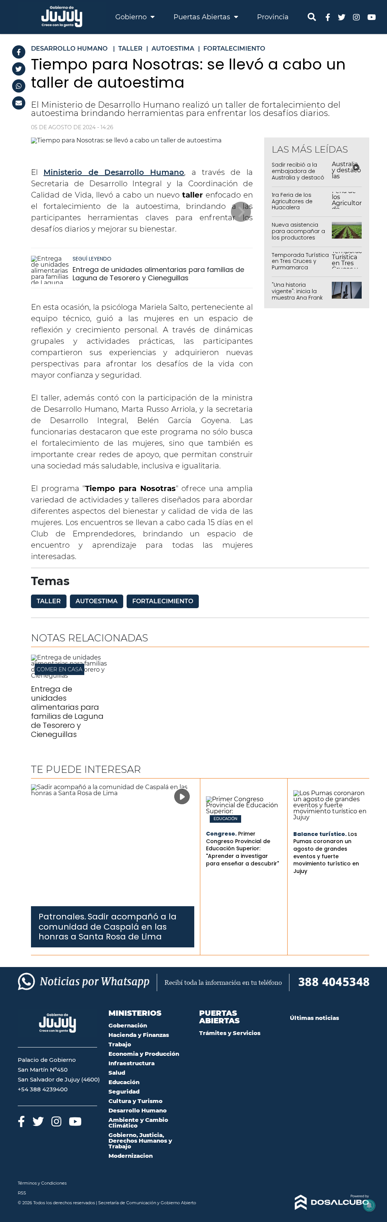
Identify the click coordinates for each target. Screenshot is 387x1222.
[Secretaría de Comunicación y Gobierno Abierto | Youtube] (371, 17)
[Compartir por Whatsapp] (18, 86)
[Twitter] (18, 69)
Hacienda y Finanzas (138, 1034)
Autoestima (97, 601)
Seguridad (123, 1091)
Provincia (273, 17)
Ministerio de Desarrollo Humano (113, 172)
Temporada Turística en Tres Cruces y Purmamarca (300, 261)
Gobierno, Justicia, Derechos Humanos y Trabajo (140, 1140)
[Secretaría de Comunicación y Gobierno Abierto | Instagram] (356, 17)
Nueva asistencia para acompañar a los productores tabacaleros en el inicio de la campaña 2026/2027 (300, 240)
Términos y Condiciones (42, 1183)
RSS (22, 1193)
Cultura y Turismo (135, 1101)
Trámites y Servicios (229, 1033)
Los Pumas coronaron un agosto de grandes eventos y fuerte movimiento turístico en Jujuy (326, 852)
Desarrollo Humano (137, 1110)
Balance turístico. (320, 834)
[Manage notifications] (369, 1205)
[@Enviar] (18, 103)
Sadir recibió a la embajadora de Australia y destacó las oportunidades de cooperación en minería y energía (298, 180)
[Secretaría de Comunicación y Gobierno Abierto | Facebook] (327, 17)
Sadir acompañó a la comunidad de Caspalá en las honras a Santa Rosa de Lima (107, 926)
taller (49, 601)
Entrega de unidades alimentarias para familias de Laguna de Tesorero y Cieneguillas (158, 274)
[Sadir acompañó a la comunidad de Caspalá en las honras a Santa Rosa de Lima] (112, 845)
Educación (225, 819)
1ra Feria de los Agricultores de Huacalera (292, 201)
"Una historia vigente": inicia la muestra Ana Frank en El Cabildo (297, 294)
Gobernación (127, 1025)
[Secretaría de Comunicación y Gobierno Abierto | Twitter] (341, 17)
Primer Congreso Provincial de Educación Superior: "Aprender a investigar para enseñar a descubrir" (242, 848)
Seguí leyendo (92, 259)
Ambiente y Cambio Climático (138, 1122)
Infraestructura (131, 1063)
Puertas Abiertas (202, 17)
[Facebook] (18, 52)
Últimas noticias (314, 1017)
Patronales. (62, 916)
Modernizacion (130, 1155)
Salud (116, 1072)
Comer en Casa (59, 669)
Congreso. (221, 833)
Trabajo (119, 1044)
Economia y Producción (143, 1053)
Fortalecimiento (162, 601)
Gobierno (132, 17)
